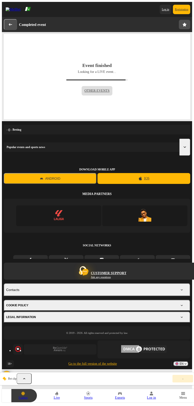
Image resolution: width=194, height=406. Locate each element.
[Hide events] (24, 378)
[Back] (10, 24)
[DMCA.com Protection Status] (143, 349)
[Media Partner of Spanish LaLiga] (58, 216)
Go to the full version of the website (92, 363)
